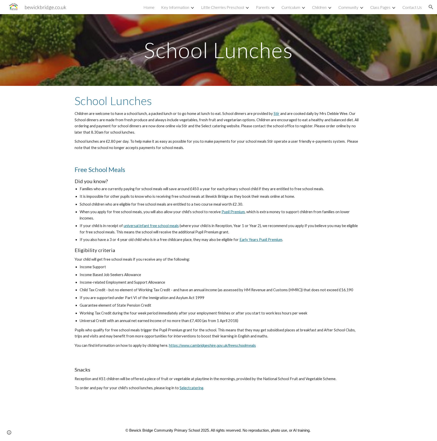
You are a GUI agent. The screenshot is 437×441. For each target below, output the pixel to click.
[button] (431, 7)
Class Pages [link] (380, 7)
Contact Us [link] (412, 7)
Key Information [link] (175, 7)
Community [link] (348, 7)
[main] (218, 50)
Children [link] (319, 7)
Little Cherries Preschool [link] (222, 7)
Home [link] (149, 7)
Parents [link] (263, 7)
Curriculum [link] (290, 7)
